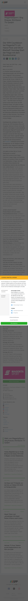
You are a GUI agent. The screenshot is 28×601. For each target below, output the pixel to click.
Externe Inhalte (3, 296)
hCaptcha (16, 312)
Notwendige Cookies (4, 291)
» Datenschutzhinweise (14, 317)
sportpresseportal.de (18, 310)
